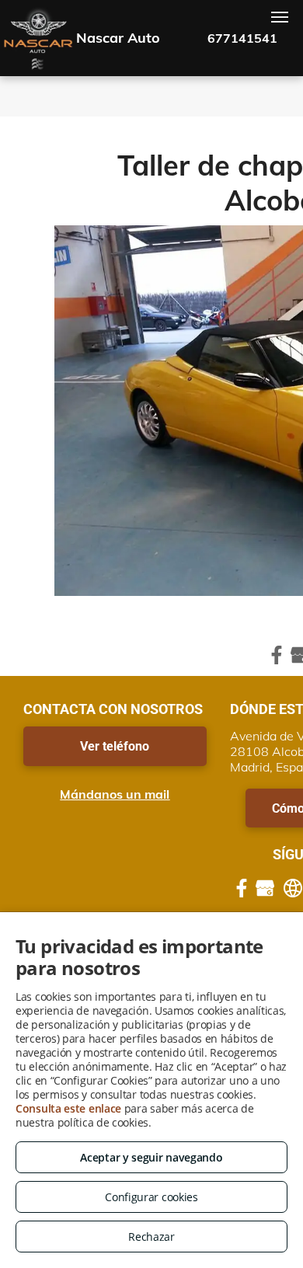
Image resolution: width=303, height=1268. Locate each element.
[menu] (279, 17)
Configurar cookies (151, 1197)
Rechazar (151, 1236)
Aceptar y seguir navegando (151, 1157)
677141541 (242, 38)
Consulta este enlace (68, 1108)
